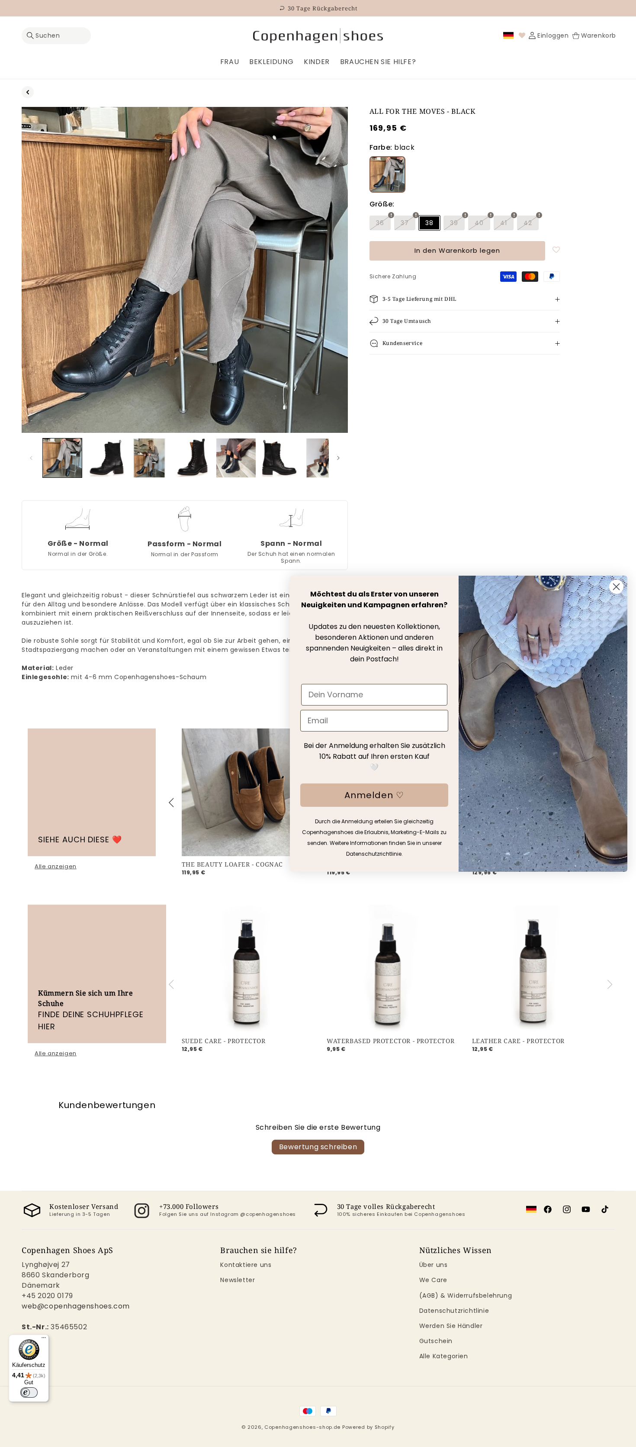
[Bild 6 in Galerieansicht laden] (279, 457)
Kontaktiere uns (245, 1264)
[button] (56, 35)
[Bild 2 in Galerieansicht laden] (105, 457)
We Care (433, 1280)
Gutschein (436, 1341)
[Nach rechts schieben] (338, 457)
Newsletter (237, 1280)
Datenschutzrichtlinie (454, 1310)
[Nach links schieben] (31, 457)
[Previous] (172, 802)
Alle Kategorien (443, 1356)
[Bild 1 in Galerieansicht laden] (62, 457)
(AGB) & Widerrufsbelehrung (465, 1295)
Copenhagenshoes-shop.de (302, 1427)
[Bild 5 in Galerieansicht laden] (235, 457)
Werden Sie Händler (451, 1325)
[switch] (29, 1392)
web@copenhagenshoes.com (76, 1306)
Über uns (433, 1264)
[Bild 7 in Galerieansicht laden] (322, 457)
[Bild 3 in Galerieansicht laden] (149, 457)
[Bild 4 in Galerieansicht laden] (192, 457)
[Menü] (44, 1339)
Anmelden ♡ (374, 795)
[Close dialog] (616, 586)
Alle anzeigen (56, 866)
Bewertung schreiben (318, 1147)
